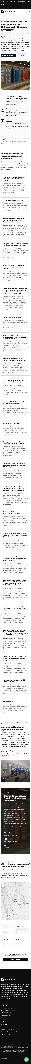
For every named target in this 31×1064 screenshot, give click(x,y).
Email (5, 933)
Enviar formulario (15, 959)
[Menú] (29, 12)
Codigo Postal (7, 939)
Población (19, 939)
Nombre (5, 926)
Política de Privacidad (20, 954)
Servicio (18, 926)
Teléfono (19, 933)
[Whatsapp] (26, 1059)
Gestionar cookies (16, 6)
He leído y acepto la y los (16, 954)
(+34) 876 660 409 (6, 1013)
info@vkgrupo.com (6, 1015)
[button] (15, 901)
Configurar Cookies (6, 1034)
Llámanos (21, 55)
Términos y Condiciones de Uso (14, 955)
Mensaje (5, 946)
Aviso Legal (4, 1024)
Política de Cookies (6, 1027)
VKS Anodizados (10, 11)
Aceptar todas (4, 6)
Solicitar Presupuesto (7, 55)
